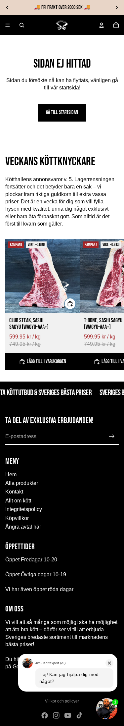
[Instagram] (56, 715)
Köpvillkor (17, 518)
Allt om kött (18, 500)
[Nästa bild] (116, 7)
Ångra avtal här (23, 527)
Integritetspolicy (23, 509)
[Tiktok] (79, 715)
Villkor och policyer (62, 701)
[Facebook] (45, 715)
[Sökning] (22, 25)
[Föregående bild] (7, 7)
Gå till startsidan (62, 112)
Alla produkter (21, 483)
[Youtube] (68, 715)
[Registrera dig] (112, 436)
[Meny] (7, 25)
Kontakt (14, 491)
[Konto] (101, 25)
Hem (11, 474)
